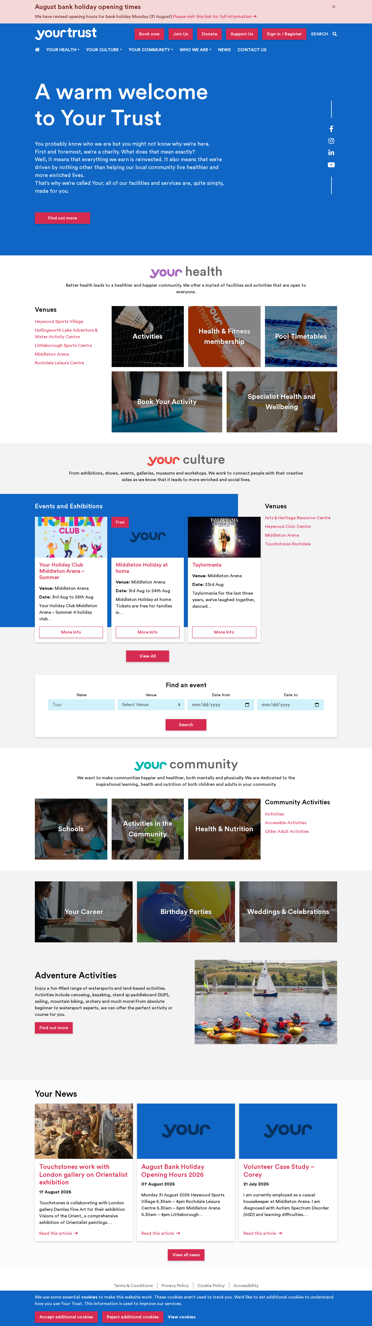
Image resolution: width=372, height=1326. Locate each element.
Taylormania (206, 565)
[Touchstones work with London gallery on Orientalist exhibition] (84, 1131)
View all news (186, 1255)
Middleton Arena (52, 354)
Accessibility (245, 1286)
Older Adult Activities (287, 831)
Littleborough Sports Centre (63, 345)
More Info (82, 632)
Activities (274, 814)
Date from (221, 695)
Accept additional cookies (66, 1317)
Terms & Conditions (133, 1286)
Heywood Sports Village (59, 321)
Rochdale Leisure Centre (59, 363)
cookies (89, 1297)
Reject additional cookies (133, 1317)
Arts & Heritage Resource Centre (298, 518)
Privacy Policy (175, 1286)
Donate (209, 34)
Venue (151, 695)
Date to (291, 695)
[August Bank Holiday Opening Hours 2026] (186, 1131)
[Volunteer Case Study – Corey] (288, 1131)
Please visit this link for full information (213, 16)
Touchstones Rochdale (288, 544)
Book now (149, 34)
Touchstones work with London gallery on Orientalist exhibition (83, 1175)
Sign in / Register (284, 34)
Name (82, 695)
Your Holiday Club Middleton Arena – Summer (61, 571)
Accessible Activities (285, 823)
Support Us (242, 34)
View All (147, 656)
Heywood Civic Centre (288, 526)
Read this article (56, 1233)
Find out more (62, 218)
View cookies (182, 1317)
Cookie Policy (211, 1286)
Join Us (180, 34)
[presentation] (71, 537)
